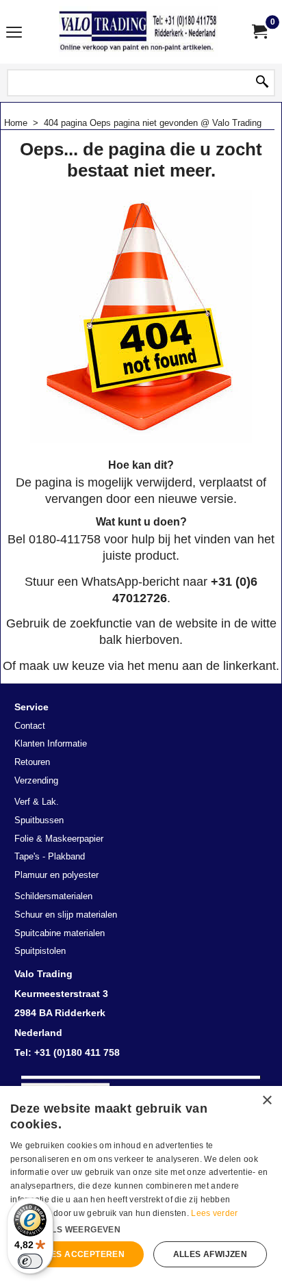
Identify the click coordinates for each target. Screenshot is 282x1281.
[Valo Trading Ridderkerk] (138, 31)
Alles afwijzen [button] (210, 1254)
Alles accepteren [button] (79, 1254)
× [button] (266, 1101)
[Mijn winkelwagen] (258, 31)
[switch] (30, 1261)
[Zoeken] (262, 82)
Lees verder (214, 1213)
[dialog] (141, 1183)
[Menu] (14, 33)
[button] (141, 1228)
